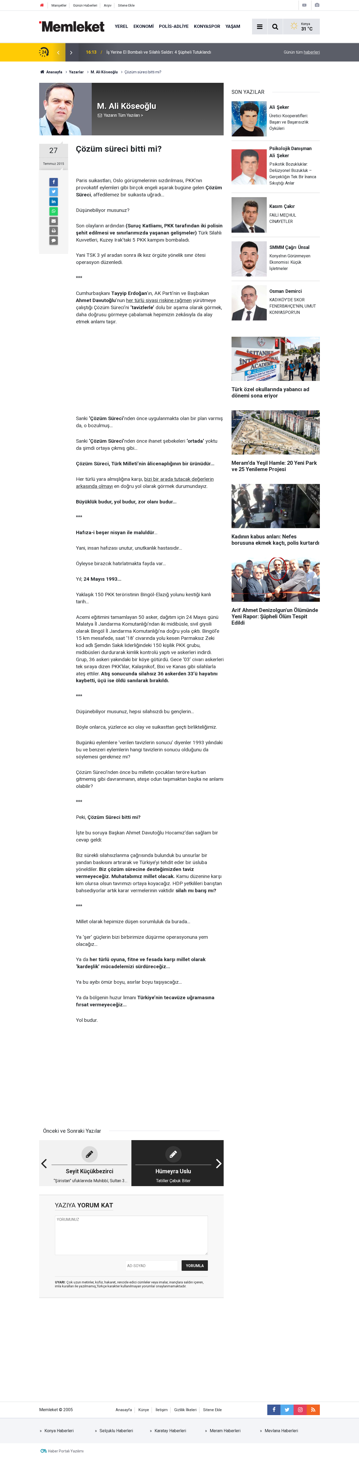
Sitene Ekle (126, 5)
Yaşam (232, 26)
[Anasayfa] (42, 5)
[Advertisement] (150, 370)
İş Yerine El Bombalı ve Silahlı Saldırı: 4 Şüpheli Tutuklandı (158, 52)
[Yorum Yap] (53, 240)
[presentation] (58, 52)
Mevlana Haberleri (281, 1430)
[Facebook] (53, 182)
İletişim (162, 1410)
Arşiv (107, 5)
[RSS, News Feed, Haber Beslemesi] (313, 1410)
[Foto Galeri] (317, 5)
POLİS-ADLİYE (174, 26)
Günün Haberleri (85, 5)
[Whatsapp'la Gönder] (53, 211)
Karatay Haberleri (170, 1430)
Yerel (121, 26)
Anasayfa (124, 1410)
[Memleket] (71, 26)
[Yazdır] (53, 231)
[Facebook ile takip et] (273, 1410)
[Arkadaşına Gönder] (53, 221)
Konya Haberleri (59, 1430)
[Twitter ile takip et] (287, 1410)
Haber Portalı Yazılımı (66, 1451)
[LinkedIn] (53, 201)
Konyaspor (207, 26)
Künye (144, 1410)
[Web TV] (304, 5)
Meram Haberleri (225, 1430)
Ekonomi (144, 26)
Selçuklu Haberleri (116, 1430)
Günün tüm (302, 52)
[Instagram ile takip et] (300, 1410)
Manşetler (59, 5)
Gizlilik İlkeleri (185, 1410)
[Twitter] (53, 192)
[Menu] (259, 27)
